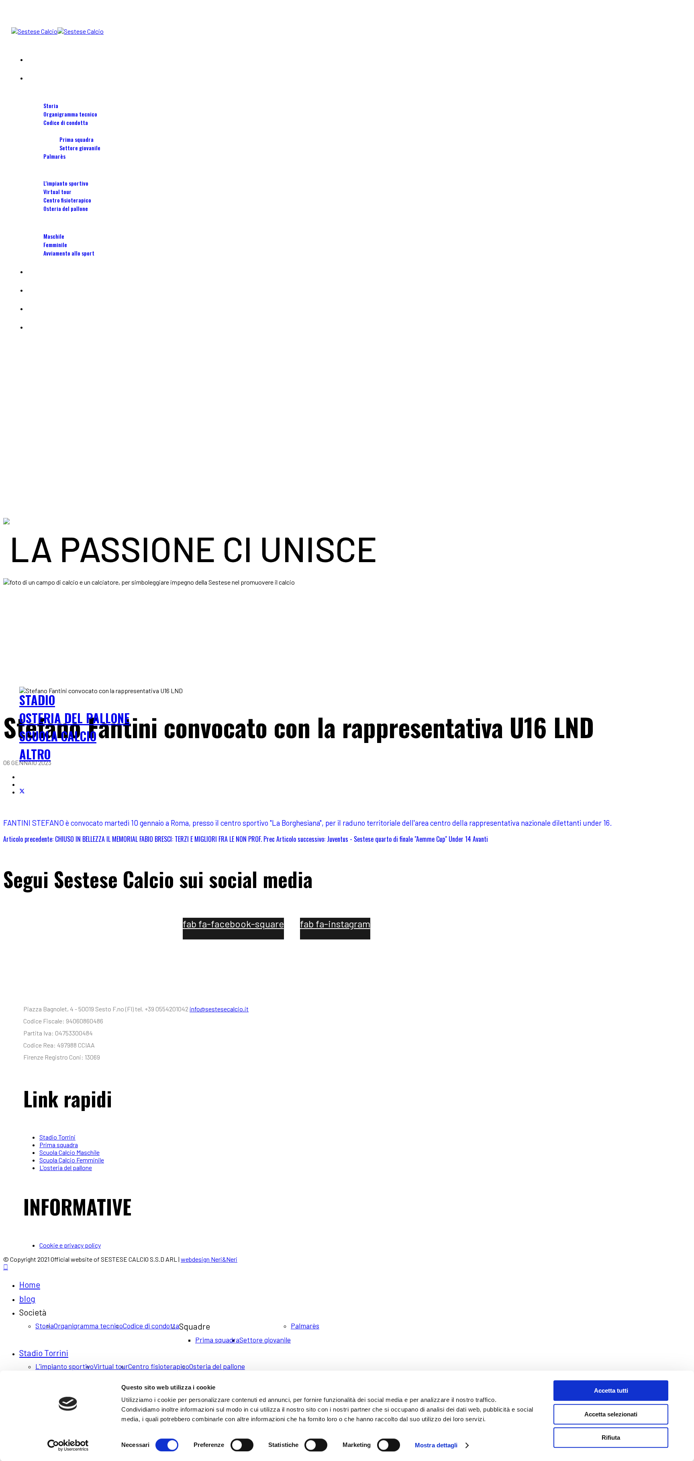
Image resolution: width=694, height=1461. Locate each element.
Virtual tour (57, 191)
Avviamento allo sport (68, 253)
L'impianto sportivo (65, 183)
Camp (33, 271)
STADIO (37, 700)
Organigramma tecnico (70, 114)
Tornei (35, 327)
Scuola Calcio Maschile (69, 1152)
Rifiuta (611, 1437)
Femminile (55, 244)
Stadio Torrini (43, 174)
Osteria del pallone (65, 208)
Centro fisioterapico (67, 200)
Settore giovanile (79, 147)
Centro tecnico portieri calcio (63, 308)
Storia (50, 105)
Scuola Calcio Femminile (71, 1160)
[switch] (242, 1444)
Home (33, 59)
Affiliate (36, 290)
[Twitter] (22, 792)
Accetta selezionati (610, 1414)
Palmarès (54, 156)
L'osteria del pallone (65, 1167)
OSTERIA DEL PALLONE (74, 718)
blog (32, 78)
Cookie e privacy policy (70, 1245)
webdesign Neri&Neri (209, 1259)
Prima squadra (76, 139)
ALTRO (35, 754)
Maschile (53, 236)
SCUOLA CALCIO (57, 736)
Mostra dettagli (436, 1445)
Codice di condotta (65, 122)
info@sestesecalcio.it (219, 1009)
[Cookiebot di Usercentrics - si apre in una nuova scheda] (68, 1445)
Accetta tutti (611, 1390)
